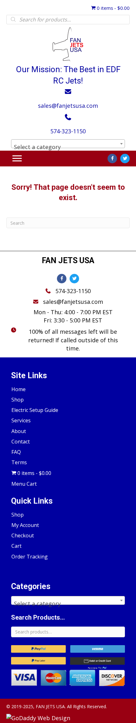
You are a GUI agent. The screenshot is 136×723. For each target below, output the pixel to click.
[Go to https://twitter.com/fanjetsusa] (125, 158)
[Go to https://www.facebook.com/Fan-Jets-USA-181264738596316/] (112, 158)
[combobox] (68, 143)
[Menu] (17, 158)
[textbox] (68, 147)
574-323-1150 (68, 131)
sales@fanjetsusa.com (68, 105)
